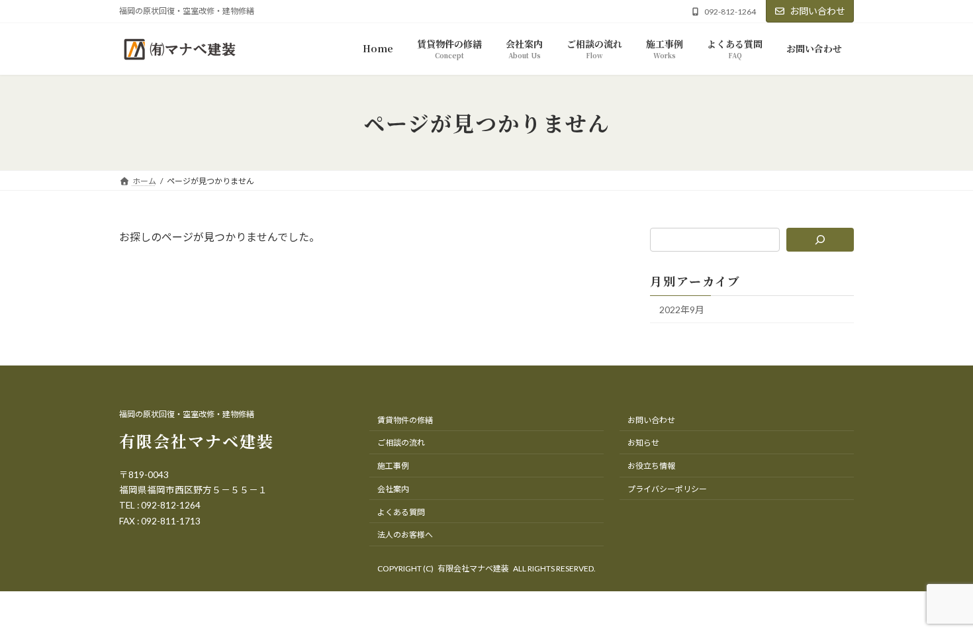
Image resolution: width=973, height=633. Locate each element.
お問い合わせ (817, 11)
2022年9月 (681, 309)
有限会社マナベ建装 (196, 440)
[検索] (820, 240)
